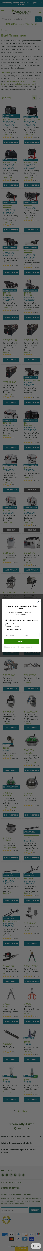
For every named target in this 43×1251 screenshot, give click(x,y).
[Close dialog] (38, 601)
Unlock (21, 641)
